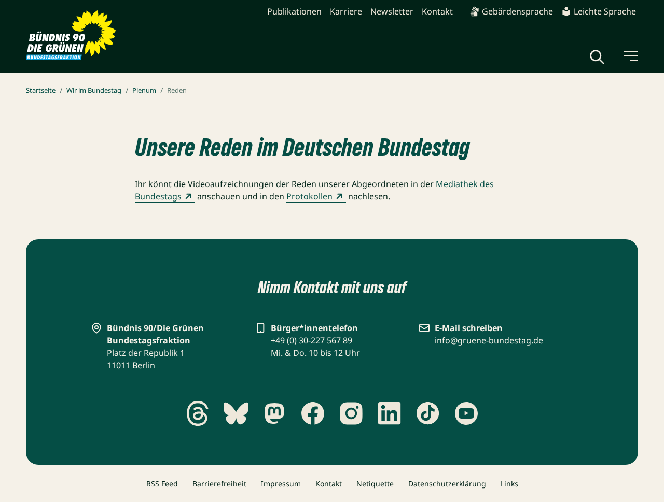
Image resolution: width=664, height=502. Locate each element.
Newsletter (391, 11)
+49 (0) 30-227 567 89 (311, 340)
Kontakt (437, 11)
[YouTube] (466, 413)
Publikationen (294, 11)
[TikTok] (428, 413)
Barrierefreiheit (219, 484)
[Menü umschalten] (629, 56)
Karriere (346, 11)
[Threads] (198, 413)
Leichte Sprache (605, 11)
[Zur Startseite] (71, 35)
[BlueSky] (236, 413)
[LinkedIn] (390, 413)
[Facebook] (313, 413)
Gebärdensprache (517, 11)
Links (509, 484)
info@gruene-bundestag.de (489, 340)
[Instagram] (351, 413)
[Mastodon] (274, 413)
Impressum (281, 484)
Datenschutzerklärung (447, 484)
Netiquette (375, 484)
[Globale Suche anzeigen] (597, 56)
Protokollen (309, 196)
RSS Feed (162, 484)
